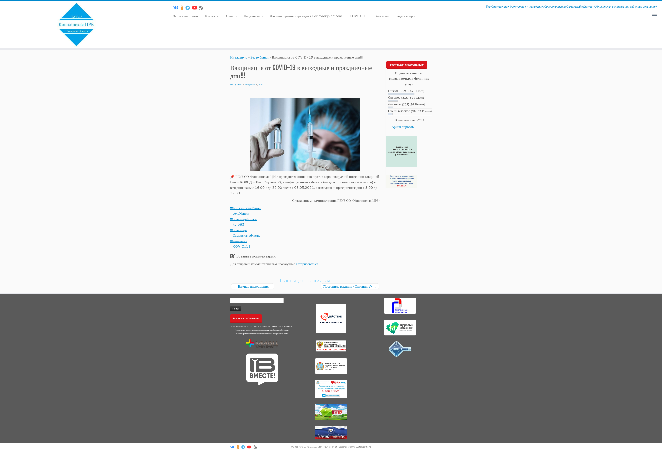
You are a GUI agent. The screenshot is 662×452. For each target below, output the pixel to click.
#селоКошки (239, 213)
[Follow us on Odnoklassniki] (182, 8)
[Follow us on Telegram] (188, 8)
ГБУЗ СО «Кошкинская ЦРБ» (310, 446)
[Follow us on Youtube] (195, 8)
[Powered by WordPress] (336, 446)
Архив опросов (403, 126)
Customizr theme (363, 446)
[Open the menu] (654, 15)
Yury (260, 84)
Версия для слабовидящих (406, 64)
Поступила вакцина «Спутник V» (350, 286)
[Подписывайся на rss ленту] (202, 8)
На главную (238, 57)
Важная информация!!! (253, 286)
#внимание (238, 240)
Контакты (212, 15)
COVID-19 (358, 15)
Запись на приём (185, 15)
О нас (230, 15)
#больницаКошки (243, 218)
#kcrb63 (237, 224)
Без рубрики (259, 57)
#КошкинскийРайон (245, 207)
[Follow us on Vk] (176, 8)
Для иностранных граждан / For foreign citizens (306, 15)
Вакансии (381, 15)
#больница (238, 229)
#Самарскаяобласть (245, 235)
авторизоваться (307, 263)
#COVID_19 (240, 246)
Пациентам (252, 15)
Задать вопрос (406, 15)
